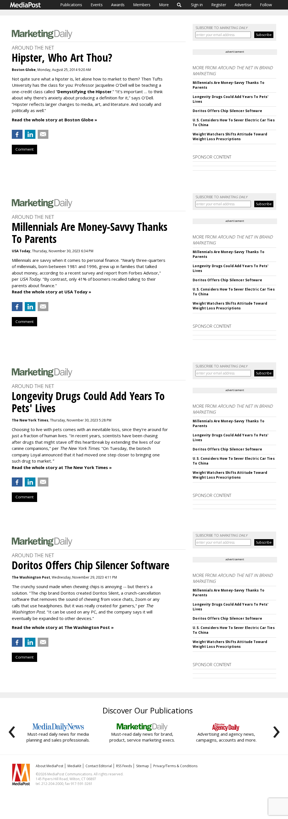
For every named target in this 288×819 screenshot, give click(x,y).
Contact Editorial (99, 766)
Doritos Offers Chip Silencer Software (227, 110)
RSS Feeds (124, 766)
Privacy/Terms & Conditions (175, 766)
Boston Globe (24, 69)
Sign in (197, 4)
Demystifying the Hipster (84, 91)
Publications (71, 4)
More (164, 4)
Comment (24, 149)
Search (179, 5)
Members (141, 4)
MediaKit (74, 766)
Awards (118, 4)
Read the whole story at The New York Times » (62, 467)
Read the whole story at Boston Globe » (54, 119)
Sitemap (142, 766)
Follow (266, 4)
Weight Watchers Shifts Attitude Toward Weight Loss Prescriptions (230, 136)
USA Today (21, 251)
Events (97, 4)
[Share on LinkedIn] (30, 134)
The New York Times (30, 420)
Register (218, 4)
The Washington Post (31, 577)
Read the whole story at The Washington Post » (63, 627)
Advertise (243, 4)
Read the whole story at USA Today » (51, 291)
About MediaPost (49, 766)
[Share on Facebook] (17, 134)
